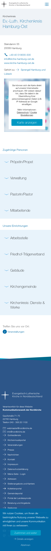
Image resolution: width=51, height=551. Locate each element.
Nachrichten (13, 454)
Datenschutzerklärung (17, 469)
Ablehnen (25, 544)
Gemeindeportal (14, 493)
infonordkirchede (16, 431)
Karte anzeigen (27, 122)
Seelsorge (12, 508)
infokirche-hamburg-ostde (19, 58)
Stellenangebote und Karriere (21, 483)
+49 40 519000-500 (20, 54)
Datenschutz (23, 112)
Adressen (11, 479)
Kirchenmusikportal (16, 440)
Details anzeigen (25, 538)
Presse (10, 450)
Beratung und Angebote (18, 503)
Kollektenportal (14, 488)
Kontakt (11, 459)
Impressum (12, 464)
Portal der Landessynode (19, 498)
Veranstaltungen (15, 445)
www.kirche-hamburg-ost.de (19, 62)
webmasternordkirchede (19, 428)
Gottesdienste (14, 435)
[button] (47, 5)
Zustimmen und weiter (25, 532)
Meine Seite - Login (16, 474)
